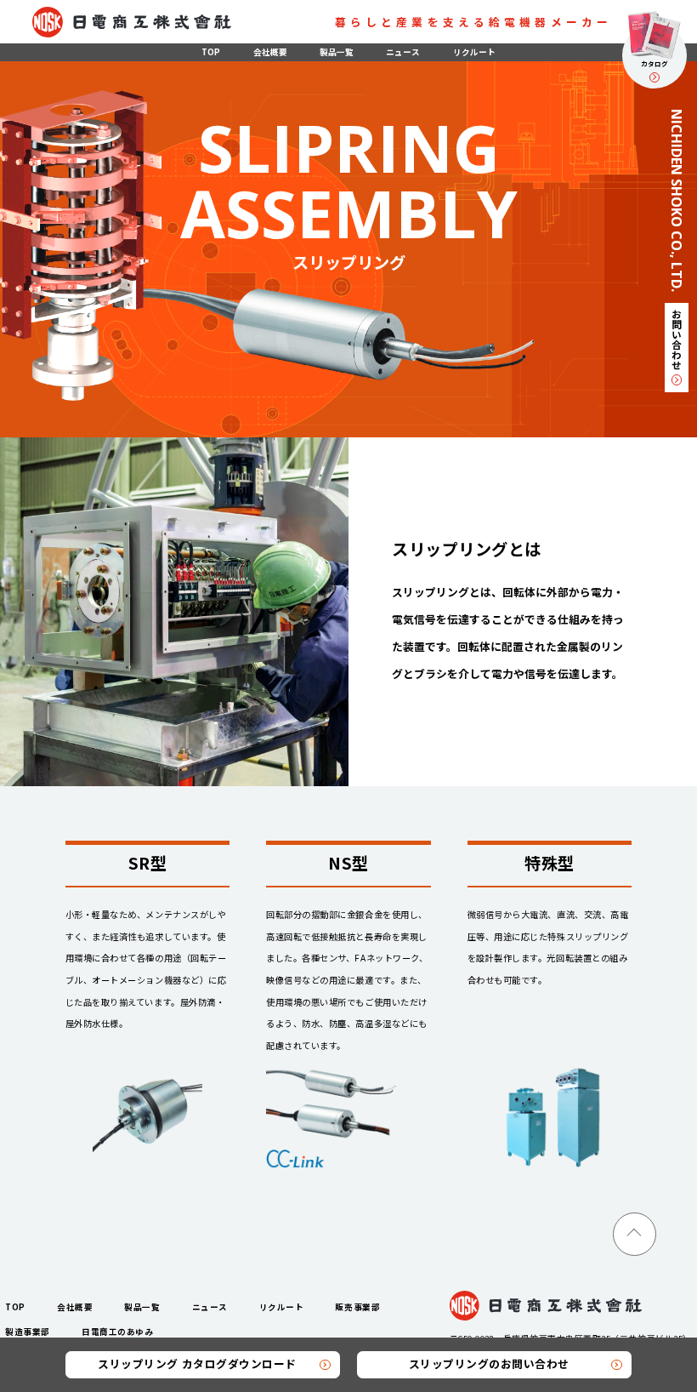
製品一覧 (337, 52)
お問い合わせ (677, 339)
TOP (210, 52)
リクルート (474, 52)
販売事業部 (357, 1307)
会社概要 (270, 52)
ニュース (403, 52)
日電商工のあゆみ (117, 1332)
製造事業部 (27, 1332)
